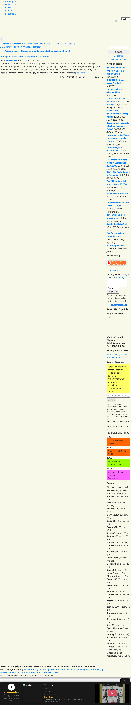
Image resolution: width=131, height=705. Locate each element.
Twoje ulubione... (115, 357)
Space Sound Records (117, 193)
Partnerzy (36, 46)
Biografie (8, 46)
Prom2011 (111, 104)
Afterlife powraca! (115, 245)
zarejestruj (119, 277)
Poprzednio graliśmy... (117, 354)
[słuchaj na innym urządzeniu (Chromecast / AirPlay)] (5, 695)
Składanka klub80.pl (116, 224)
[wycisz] (5, 692)
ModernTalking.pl (32, 669)
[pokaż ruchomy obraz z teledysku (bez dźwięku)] (112, 693)
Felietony (17, 46)
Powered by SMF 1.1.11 (11, 672)
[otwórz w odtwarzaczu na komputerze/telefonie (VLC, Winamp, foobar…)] (9, 695)
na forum (81, 72)
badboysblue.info (50, 669)
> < (13, 43)
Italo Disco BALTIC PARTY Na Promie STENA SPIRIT (115, 70)
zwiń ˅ (125, 680)
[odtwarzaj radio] (11, 687)
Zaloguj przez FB (118, 305)
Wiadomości (11, 51)
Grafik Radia (32, 43)
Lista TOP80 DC (46, 43)
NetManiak (11, 60)
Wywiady (26, 46)
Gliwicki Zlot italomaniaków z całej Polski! (117, 113)
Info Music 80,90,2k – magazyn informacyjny (81, 669)
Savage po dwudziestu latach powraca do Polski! (45, 51)
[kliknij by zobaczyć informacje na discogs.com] (32, 694)
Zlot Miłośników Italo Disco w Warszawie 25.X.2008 (116, 162)
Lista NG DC (61, 43)
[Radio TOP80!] (59, 27)
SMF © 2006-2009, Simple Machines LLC (42, 672)
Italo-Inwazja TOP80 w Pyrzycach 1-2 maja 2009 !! (117, 138)
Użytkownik (113, 270)
